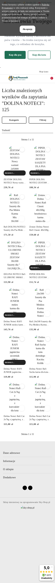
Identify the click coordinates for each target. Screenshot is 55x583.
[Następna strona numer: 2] (44, 139)
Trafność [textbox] (6, 130)
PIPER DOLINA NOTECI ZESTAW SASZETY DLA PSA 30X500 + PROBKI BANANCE (39, 181)
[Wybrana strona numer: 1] (27, 139)
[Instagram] (30, 488)
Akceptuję (27, 29)
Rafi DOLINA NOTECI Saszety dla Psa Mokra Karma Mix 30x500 (14, 229)
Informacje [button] (9, 461)
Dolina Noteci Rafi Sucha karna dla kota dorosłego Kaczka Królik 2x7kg (38, 371)
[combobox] (27, 130)
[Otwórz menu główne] (3, 78)
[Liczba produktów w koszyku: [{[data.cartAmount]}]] (49, 79)
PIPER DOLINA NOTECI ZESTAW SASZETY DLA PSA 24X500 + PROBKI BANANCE (39, 276)
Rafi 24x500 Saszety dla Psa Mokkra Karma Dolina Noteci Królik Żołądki (40, 323)
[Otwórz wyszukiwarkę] (40, 79)
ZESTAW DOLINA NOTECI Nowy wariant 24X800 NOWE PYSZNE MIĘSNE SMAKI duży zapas (14, 181)
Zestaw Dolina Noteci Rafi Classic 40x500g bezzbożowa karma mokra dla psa (39, 229)
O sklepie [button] (8, 469)
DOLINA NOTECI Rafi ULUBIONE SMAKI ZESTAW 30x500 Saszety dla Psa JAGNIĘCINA (14, 276)
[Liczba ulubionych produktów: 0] (44, 79)
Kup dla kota (39, 55)
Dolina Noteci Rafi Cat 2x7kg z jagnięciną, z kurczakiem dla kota (14, 418)
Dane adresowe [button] (11, 452)
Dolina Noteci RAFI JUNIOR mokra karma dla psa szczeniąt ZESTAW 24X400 (14, 323)
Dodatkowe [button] (9, 477)
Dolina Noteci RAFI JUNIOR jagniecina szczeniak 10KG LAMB (14, 371)
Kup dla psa (15, 55)
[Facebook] (25, 488)
